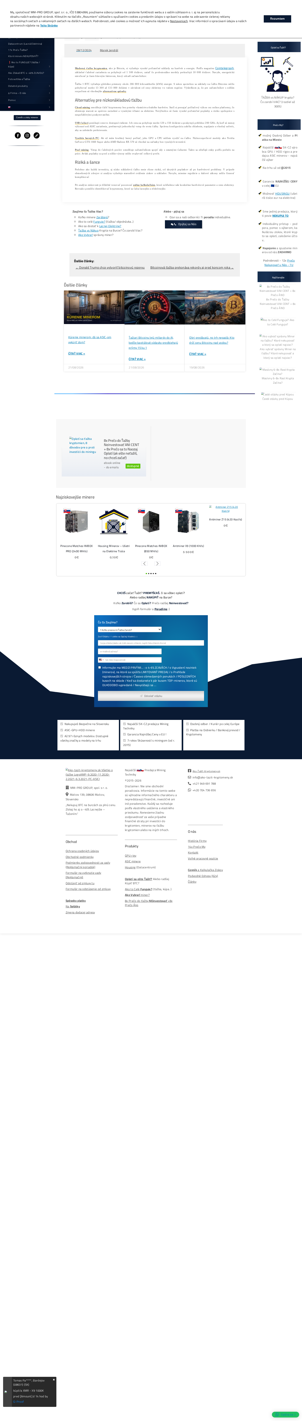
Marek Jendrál (109, 50)
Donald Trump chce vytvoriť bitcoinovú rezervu (110, 267)
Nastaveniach (179, 21)
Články (192, 881)
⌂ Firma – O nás (17, 93)
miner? (137, 895)
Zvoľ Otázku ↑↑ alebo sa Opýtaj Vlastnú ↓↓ (118, 636)
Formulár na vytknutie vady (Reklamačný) (83, 875)
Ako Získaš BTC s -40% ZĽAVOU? (26, 73)
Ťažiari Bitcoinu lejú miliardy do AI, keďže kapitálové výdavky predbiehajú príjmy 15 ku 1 (153, 343)
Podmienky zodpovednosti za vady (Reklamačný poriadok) (88, 865)
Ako (127, 889)
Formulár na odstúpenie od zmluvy (88, 889)
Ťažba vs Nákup (88, 230)
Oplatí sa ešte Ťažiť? (138, 879)
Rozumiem (277, 19)
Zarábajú (102, 217)
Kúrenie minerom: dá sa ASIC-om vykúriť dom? (89, 339)
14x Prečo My (197, 847)
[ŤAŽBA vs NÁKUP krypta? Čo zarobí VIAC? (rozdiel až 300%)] (278, 93)
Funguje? (99, 221)
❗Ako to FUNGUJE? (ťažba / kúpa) (24, 64)
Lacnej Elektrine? (110, 226)
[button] (144, 563)
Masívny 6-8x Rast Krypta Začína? (278, 380)
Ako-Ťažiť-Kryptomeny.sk (206, 771)
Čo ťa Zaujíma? (107, 622)
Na (73, 906)
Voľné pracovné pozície (203, 858)
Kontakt (193, 852)
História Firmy (197, 841)
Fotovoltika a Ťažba (19, 79)
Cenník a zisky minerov (27, 117)
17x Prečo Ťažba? (18, 50)
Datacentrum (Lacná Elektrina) (25, 44)
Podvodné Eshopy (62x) (203, 876)
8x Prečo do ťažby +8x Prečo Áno (148, 903)
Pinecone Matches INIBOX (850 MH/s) (114, 548)
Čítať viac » (76, 353)
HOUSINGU (282, 193)
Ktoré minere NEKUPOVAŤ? (23, 56)
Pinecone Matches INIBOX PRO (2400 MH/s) (226, 548)
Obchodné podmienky (80, 857)
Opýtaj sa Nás (187, 224)
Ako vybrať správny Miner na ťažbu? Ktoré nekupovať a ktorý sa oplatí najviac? (278, 353)
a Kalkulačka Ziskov (205, 870)
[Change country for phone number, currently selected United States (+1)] (101, 660)
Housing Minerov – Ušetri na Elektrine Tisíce (76, 548)
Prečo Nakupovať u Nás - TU (279, 263)
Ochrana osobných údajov (82, 851)
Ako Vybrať (85, 235)
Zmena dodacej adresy (80, 912)
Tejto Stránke (49, 25)
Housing (130, 867)
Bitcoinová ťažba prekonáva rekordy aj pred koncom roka (192, 267)
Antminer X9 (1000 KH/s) (151, 545)
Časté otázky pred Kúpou (277, 398)
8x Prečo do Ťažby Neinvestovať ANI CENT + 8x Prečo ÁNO (278, 304)
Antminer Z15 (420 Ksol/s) (188, 519)
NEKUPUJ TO (280, 215)
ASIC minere (133, 861)
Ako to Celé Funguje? (280, 322)
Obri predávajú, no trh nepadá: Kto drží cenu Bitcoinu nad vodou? (211, 340)
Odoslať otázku (153, 695)
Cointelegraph (224, 68)
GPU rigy (130, 855)
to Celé (135, 889)
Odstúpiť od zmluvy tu (80, 883)
